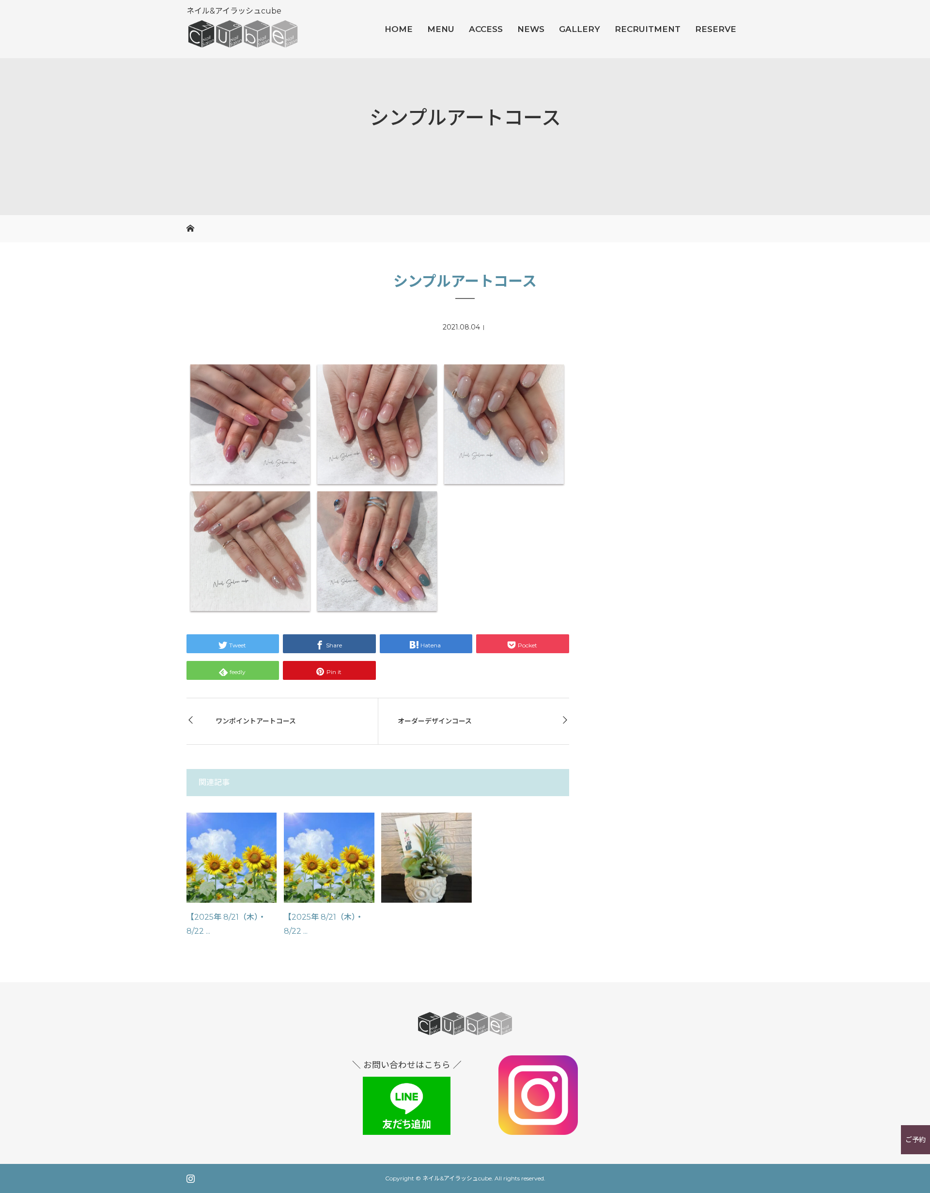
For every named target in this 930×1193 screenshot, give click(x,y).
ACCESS (486, 29)
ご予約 (915, 1139)
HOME (399, 29)
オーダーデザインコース (435, 721)
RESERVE (715, 29)
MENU (440, 29)
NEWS (530, 29)
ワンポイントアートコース (256, 721)
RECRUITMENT (648, 29)
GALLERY (579, 29)
